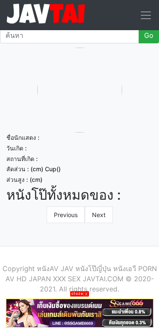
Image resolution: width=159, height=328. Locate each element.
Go (148, 35)
